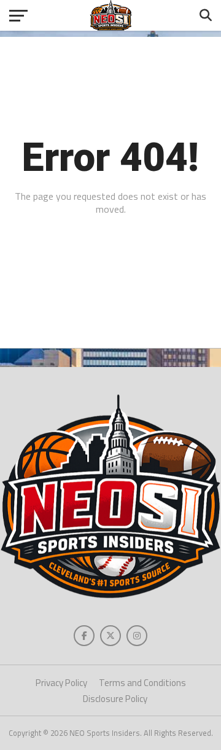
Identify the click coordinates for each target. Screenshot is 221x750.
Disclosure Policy (115, 699)
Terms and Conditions (142, 683)
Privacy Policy (61, 683)
